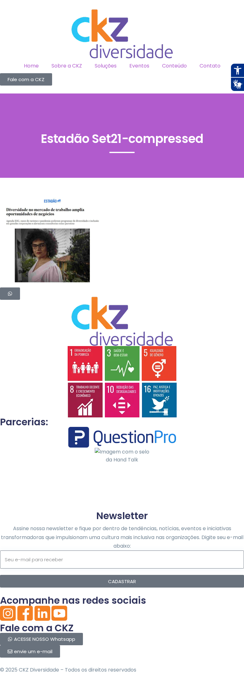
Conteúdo (174, 65)
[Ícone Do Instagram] (8, 613)
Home (31, 65)
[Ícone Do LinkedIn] (42, 613)
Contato (210, 65)
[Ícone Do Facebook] (25, 613)
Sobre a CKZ (66, 65)
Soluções (106, 65)
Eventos (139, 65)
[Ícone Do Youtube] (59, 613)
